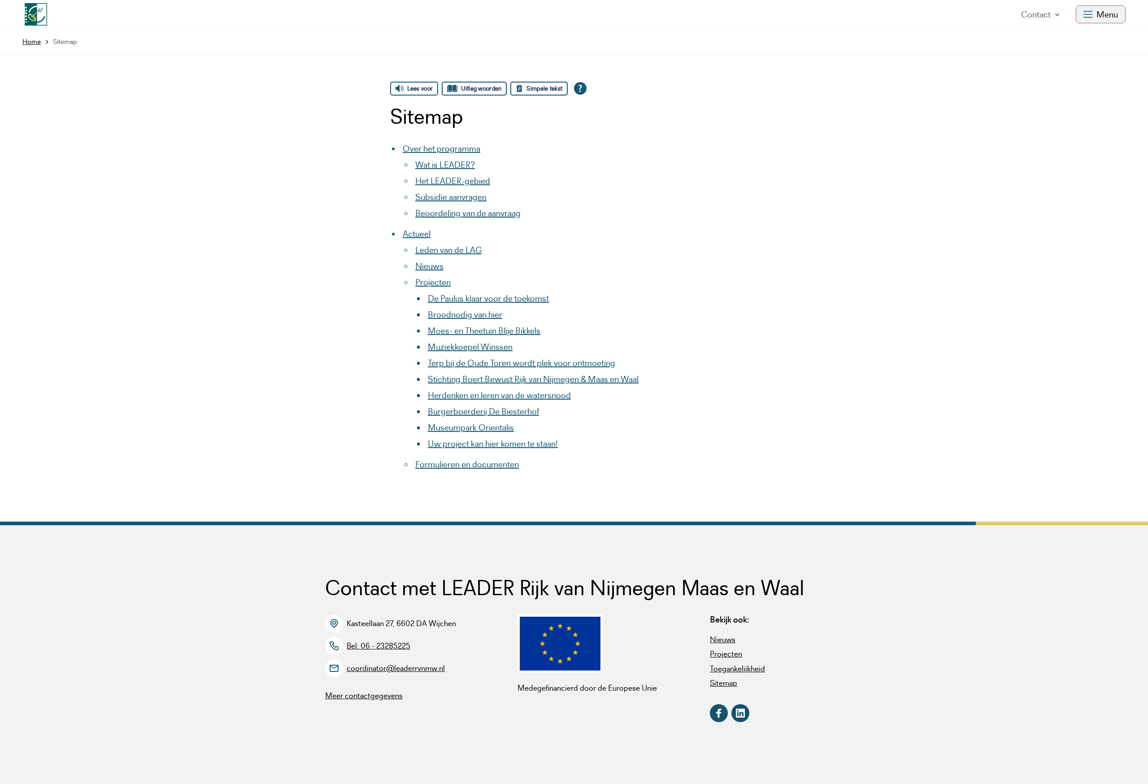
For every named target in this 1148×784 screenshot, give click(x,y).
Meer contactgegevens (364, 696)
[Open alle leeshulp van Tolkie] (580, 88)
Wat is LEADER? (445, 164)
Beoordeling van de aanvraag (468, 213)
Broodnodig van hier (465, 314)
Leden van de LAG (448, 249)
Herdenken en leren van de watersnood (499, 395)
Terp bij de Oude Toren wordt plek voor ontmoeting (521, 362)
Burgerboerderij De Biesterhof (483, 411)
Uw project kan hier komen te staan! (493, 443)
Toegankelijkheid (737, 669)
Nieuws (429, 266)
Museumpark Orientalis (471, 427)
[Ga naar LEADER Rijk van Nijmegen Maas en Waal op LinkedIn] (740, 713)
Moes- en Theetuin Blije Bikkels (484, 330)
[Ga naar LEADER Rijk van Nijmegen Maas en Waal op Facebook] (719, 713)
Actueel (416, 233)
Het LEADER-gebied (452, 180)
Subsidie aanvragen (451, 197)
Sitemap (723, 683)
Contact (1036, 14)
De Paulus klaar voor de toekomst (488, 298)
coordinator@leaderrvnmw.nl (396, 668)
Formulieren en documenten (467, 464)
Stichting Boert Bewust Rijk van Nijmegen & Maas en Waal (533, 379)
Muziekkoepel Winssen (470, 346)
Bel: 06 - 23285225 (378, 646)
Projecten (433, 282)
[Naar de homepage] (35, 14)
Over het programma (441, 148)
